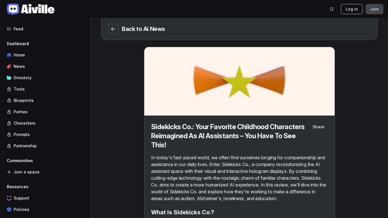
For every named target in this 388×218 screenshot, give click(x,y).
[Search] (331, 9)
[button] (45, 95)
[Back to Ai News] (113, 29)
